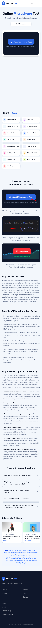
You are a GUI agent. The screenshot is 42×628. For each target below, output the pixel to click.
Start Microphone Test (23, 42)
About (4, 607)
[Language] (33, 3)
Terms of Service (7, 614)
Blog (24, 593)
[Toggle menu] (38, 3)
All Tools (4, 593)
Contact (25, 597)
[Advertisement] (21, 82)
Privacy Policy (6, 610)
